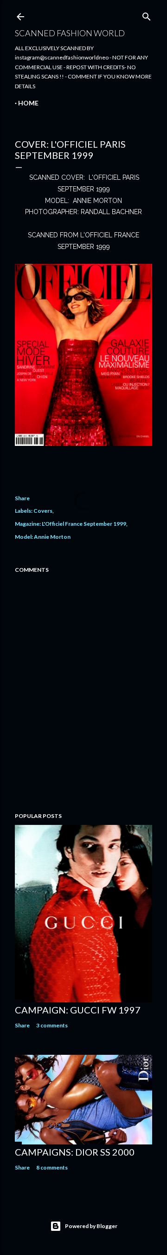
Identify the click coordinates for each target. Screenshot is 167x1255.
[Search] (146, 15)
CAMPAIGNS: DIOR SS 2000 (75, 1151)
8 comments (52, 1167)
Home (28, 103)
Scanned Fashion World (70, 33)
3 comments (52, 1025)
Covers (42, 510)
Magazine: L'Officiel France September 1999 (70, 523)
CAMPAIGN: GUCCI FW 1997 (78, 1009)
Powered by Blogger (91, 1225)
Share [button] (22, 498)
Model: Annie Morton (43, 536)
